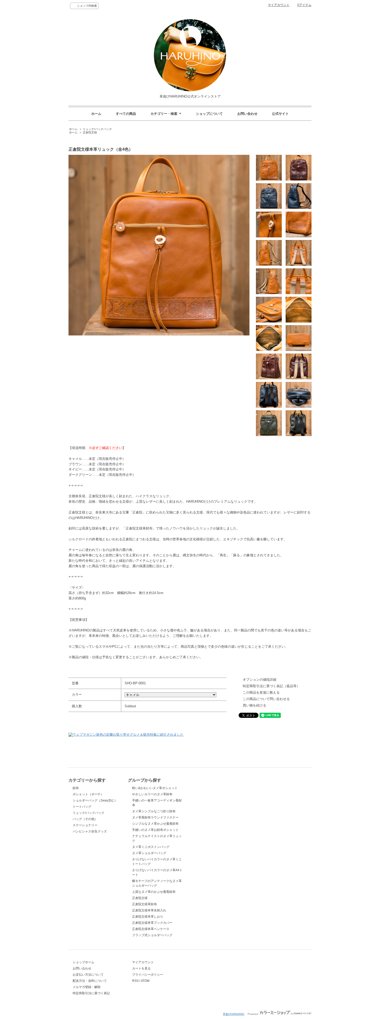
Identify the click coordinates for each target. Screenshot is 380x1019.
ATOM (145, 981)
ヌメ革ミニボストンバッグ (150, 847)
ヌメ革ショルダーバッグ (149, 853)
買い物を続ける (254, 705)
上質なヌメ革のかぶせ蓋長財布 (154, 892)
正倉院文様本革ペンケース (150, 929)
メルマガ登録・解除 (87, 987)
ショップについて (209, 114)
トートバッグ (82, 806)
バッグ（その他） (85, 819)
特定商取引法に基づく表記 (91, 993)
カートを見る (141, 968)
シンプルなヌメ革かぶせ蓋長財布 (155, 823)
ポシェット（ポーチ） (88, 794)
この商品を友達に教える (261, 692)
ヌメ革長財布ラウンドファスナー (155, 817)
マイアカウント (279, 5)
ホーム (96, 114)
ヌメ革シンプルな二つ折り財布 (154, 811)
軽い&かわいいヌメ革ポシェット (155, 788)
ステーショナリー (85, 825)
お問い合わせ (247, 114)
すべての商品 (126, 114)
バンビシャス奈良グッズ (90, 831)
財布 (76, 788)
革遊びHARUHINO (233, 1014)
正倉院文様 (90, 132)
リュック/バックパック (97, 129)
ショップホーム (83, 962)
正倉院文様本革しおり (147, 916)
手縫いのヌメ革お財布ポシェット (155, 830)
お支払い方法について (88, 974)
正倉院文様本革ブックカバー (152, 923)
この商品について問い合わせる (266, 699)
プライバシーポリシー (147, 974)
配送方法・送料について (90, 981)
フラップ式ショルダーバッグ (152, 935)
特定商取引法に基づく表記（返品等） (271, 686)
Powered (253, 1014)
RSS (135, 981)
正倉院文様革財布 (144, 904)
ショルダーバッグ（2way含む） (95, 800)
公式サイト (280, 114)
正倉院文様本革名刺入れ (149, 910)
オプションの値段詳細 (259, 679)
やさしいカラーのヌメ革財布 (152, 794)
